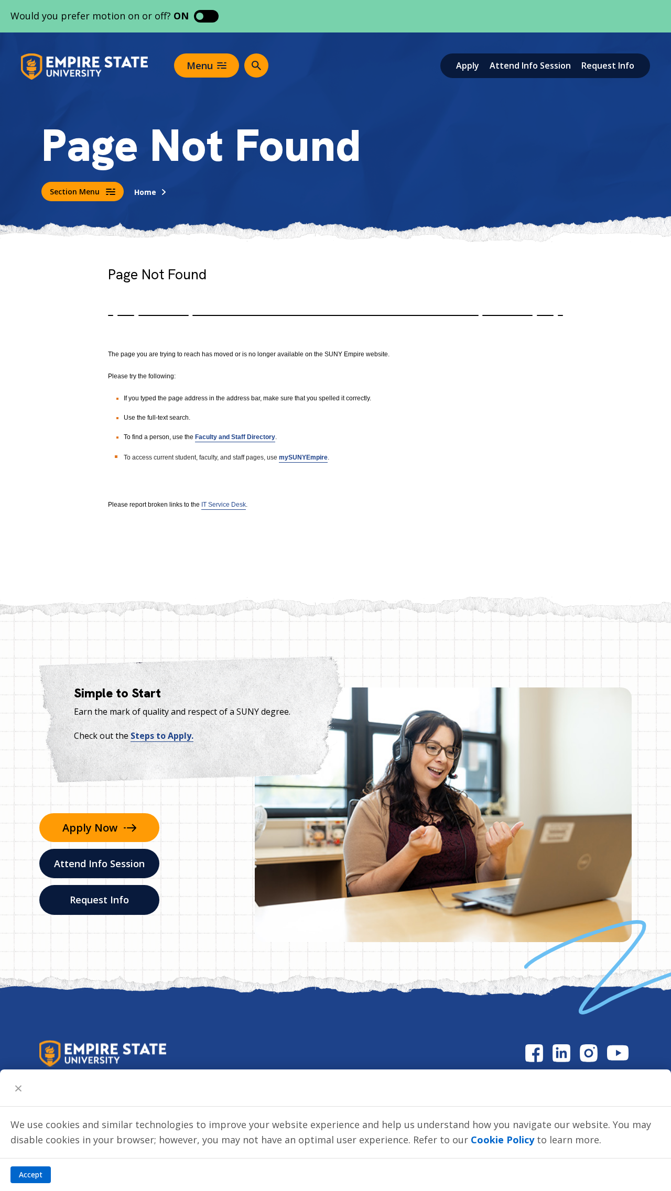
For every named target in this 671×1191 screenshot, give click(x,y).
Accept (30, 1174)
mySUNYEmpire (303, 457)
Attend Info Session (530, 65)
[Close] (18, 1088)
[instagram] (589, 1053)
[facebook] (534, 1053)
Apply (467, 65)
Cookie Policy (502, 1139)
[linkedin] (561, 1053)
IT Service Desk (223, 504)
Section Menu (75, 191)
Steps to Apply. (162, 735)
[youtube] (618, 1053)
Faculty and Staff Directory (235, 437)
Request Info (607, 65)
